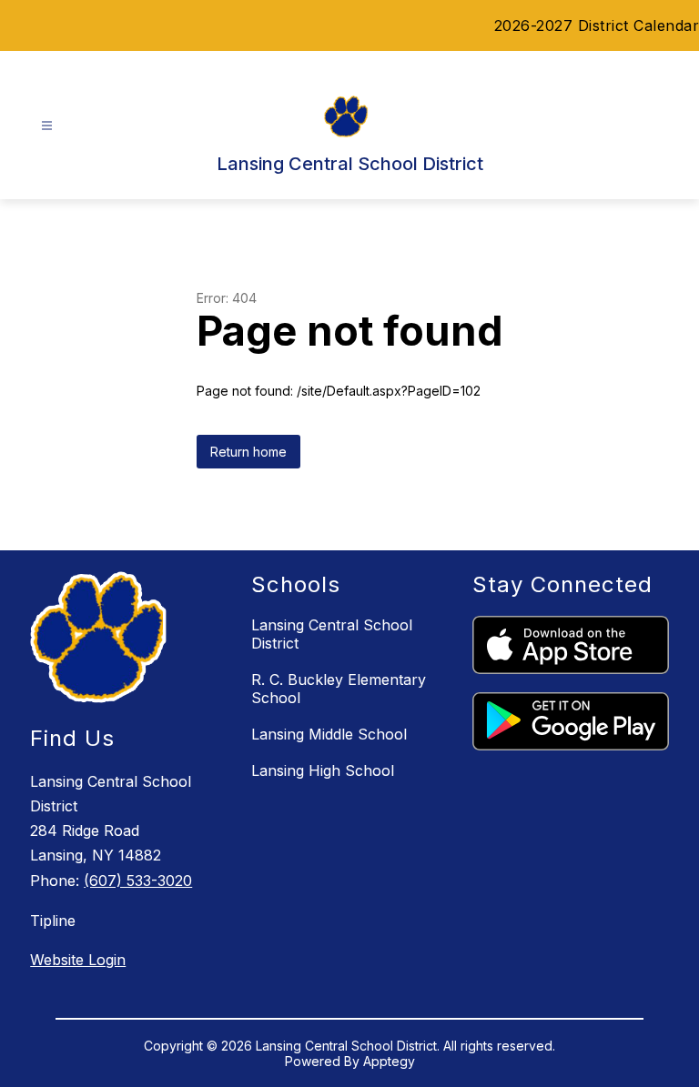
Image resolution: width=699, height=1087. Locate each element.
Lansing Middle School (329, 734)
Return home (248, 451)
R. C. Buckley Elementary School (338, 688)
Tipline (53, 920)
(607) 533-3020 (138, 880)
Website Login (78, 960)
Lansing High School (322, 770)
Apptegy (389, 1061)
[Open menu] (46, 126)
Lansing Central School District (331, 634)
